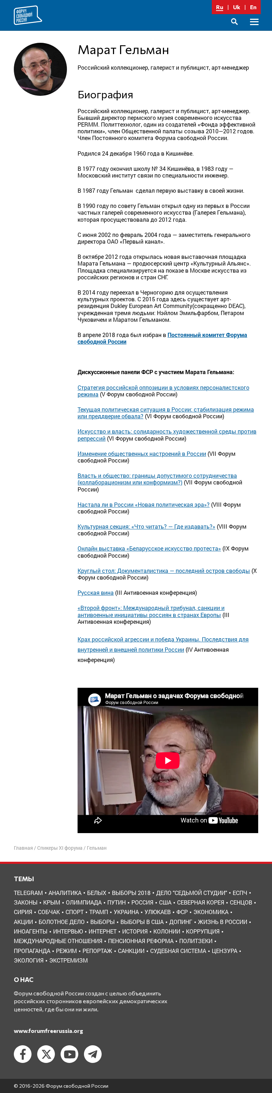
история (135, 931)
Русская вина (96, 592)
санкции (131, 950)
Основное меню (254, 30)
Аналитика (65, 892)
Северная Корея (200, 902)
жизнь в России (222, 921)
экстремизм (68, 960)
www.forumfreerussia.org (48, 1030)
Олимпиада (84, 902)
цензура (224, 950)
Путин (116, 902)
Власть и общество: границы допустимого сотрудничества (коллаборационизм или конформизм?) (157, 479)
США (165, 902)
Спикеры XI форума (60, 847)
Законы (26, 902)
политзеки (195, 940)
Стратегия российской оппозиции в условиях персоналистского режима (163, 391)
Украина (126, 911)
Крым (51, 902)
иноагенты (30, 931)
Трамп (98, 911)
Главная (23, 847)
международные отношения (58, 940)
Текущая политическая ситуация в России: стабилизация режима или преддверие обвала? (166, 413)
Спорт (75, 911)
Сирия (23, 911)
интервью (68, 931)
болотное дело (62, 921)
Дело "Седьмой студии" (191, 892)
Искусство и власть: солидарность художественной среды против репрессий (167, 435)
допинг (180, 921)
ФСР (182, 911)
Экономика (210, 911)
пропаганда (32, 950)
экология (29, 960)
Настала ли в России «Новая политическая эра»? (144, 504)
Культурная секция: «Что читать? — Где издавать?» (146, 526)
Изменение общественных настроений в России (142, 453)
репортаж (97, 950)
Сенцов (241, 902)
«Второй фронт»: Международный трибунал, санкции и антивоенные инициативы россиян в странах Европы (151, 611)
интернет (103, 931)
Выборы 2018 (131, 892)
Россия (142, 902)
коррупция (203, 931)
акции (23, 921)
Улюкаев (157, 911)
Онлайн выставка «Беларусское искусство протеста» (149, 548)
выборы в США (142, 921)
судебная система (178, 950)
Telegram (28, 892)
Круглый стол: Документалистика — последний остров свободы (164, 570)
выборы (102, 921)
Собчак (49, 911)
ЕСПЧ (240, 892)
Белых (96, 892)
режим (66, 950)
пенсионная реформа (141, 940)
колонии (166, 931)
